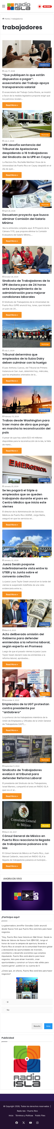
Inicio (11, 1115)
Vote (48, 1026)
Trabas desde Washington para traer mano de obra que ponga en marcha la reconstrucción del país (26, 426)
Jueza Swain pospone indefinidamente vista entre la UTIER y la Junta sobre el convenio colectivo (25, 570)
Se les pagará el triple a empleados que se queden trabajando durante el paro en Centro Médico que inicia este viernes (25, 498)
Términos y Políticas (24, 1115)
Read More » (12, 105)
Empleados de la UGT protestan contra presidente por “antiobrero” (25, 708)
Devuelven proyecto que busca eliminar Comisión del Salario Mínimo (25, 219)
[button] (27, 988)
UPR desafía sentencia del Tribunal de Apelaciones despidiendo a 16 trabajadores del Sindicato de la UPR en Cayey (26, 151)
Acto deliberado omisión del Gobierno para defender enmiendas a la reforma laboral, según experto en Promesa (26, 640)
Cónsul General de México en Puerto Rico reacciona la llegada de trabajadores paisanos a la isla (26, 842)
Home (7, 19)
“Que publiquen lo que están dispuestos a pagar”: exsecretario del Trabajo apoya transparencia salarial (25, 81)
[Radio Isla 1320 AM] (18, 6)
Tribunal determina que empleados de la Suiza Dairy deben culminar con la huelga (24, 358)
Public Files (40, 1115)
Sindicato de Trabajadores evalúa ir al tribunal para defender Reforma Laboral (22, 774)
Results (37, 1026)
